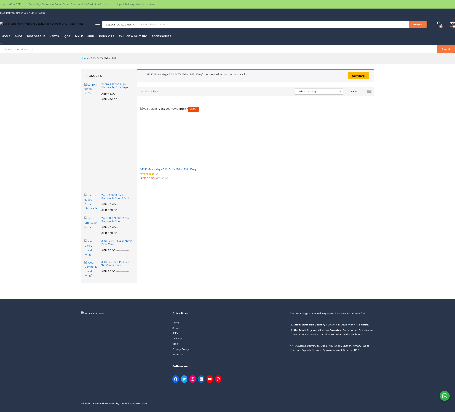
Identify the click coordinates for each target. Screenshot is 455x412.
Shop (19, 36)
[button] (161, 163)
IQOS (67, 36)
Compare (358, 75)
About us (177, 354)
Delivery (177, 338)
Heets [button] (54, 36)
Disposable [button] (36, 36)
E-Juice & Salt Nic (133, 36)
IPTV (175, 333)
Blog (175, 343)
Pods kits (106, 36)
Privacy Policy (180, 349)
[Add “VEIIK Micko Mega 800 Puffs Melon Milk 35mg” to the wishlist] (178, 163)
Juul (91, 36)
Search (417, 24)
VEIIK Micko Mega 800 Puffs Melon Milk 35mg (168, 169)
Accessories (161, 36)
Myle (79, 36)
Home (6, 36)
